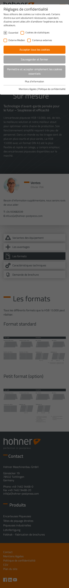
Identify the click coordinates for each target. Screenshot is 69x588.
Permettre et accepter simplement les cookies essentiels (34, 71)
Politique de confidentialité (51, 89)
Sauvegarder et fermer (34, 59)
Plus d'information (34, 81)
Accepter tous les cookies (34, 49)
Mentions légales (28, 89)
